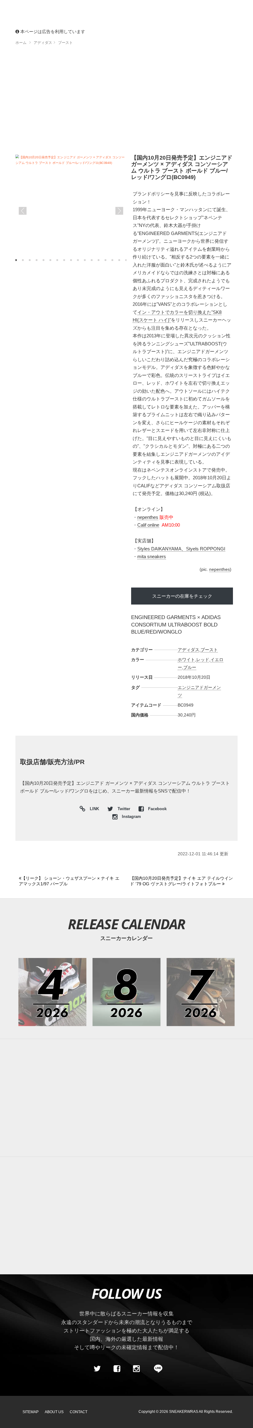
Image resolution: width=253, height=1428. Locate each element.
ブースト (209, 649)
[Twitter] (97, 1369)
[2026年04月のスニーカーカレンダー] (52, 992)
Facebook (157, 809)
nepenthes (147, 517)
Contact (78, 1412)
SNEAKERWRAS (183, 1411)
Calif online (148, 525)
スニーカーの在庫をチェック (182, 596)
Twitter (123, 809)
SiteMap (31, 1412)
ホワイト (186, 659)
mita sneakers (151, 556)
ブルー (189, 667)
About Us (54, 1412)
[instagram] (136, 1369)
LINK (93, 810)
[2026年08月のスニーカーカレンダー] (127, 992)
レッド (202, 659)
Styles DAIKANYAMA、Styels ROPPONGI (181, 548)
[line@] (156, 1369)
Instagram (131, 816)
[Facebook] (117, 1369)
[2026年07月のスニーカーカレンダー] (201, 992)
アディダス (188, 649)
